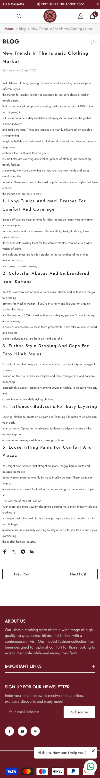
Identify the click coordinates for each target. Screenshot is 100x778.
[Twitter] (14, 551)
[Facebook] (4, 551)
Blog (22, 28)
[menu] (5, 16)
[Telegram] (23, 551)
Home (9, 28)
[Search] (19, 16)
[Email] (32, 551)
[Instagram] (22, 731)
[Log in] (80, 16)
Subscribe (79, 712)
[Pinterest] (35, 731)
